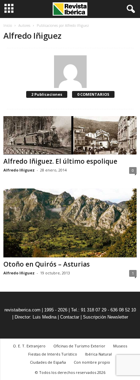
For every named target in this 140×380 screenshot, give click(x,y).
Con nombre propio (92, 362)
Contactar (69, 317)
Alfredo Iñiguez (19, 170)
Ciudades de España (48, 362)
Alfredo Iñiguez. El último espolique (60, 161)
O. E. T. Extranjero (29, 345)
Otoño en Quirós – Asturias (46, 264)
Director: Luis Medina (35, 317)
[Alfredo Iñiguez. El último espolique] (70, 135)
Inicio (7, 25)
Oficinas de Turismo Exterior (79, 345)
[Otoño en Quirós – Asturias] (70, 222)
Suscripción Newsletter (105, 317)
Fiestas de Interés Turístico (52, 354)
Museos (120, 345)
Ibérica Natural (98, 354)
